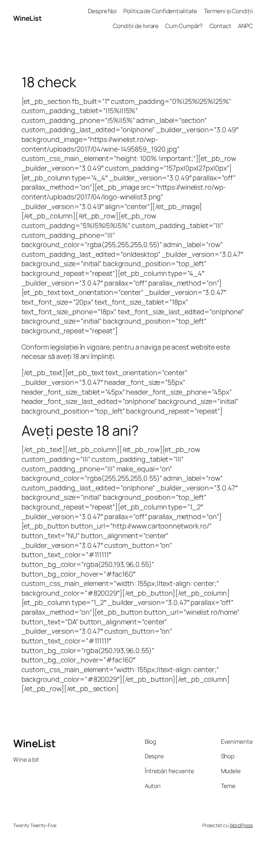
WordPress (241, 825)
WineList (27, 18)
